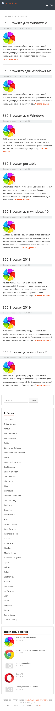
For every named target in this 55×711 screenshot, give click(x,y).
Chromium (8, 481)
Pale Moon (8, 567)
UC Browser (9, 591)
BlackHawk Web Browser (14, 452)
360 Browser (9, 419)
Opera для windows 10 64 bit (27, 686)
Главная (7, 16)
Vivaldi (6, 600)
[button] (47, 5)
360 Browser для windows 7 (25, 352)
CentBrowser (9, 467)
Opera (6, 562)
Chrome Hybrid (10, 476)
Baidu (6, 443)
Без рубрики (9, 615)
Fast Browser (9, 514)
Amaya (7, 429)
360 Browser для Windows (23, 115)
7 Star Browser (10, 424)
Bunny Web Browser (12, 462)
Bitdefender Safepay (12, 448)
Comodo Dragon (11, 500)
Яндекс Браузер (11, 619)
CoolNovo (8, 505)
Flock (6, 519)
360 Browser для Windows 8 (25, 22)
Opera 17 (19, 674)
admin (19, 28)
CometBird (8, 491)
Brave (6, 457)
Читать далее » (10, 59)
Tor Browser (9, 586)
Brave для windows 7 (24, 663)
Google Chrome (10, 524)
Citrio (6, 486)
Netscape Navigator (12, 557)
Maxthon (8, 548)
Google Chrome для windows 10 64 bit (30, 650)
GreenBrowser (10, 529)
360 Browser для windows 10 (26, 211)
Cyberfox (8, 510)
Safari (6, 572)
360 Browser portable (19, 163)
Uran (6, 596)
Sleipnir (7, 581)
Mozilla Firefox (10, 553)
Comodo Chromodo (12, 495)
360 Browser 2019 (17, 307)
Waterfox (8, 605)
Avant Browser (10, 438)
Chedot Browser (11, 472)
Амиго (6, 610)
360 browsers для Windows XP (27, 70)
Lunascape (8, 543)
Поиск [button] (33, 400)
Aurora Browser (10, 433)
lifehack (7, 538)
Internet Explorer (11, 534)
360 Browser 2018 (17, 259)
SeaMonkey (9, 577)
